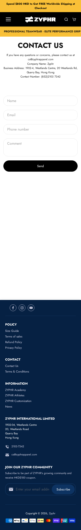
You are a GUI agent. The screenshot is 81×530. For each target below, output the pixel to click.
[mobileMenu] (8, 19)
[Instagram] (22, 307)
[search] (66, 19)
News (8, 406)
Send (40, 166)
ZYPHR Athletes (14, 395)
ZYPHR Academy (15, 390)
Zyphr (52, 513)
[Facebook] (13, 307)
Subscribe (63, 489)
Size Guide (12, 331)
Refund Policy (13, 342)
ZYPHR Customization (18, 401)
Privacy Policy (13, 348)
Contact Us (11, 366)
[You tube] (31, 307)
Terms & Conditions (17, 371)
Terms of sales (13, 336)
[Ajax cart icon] (74, 19)
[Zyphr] (40, 19)
